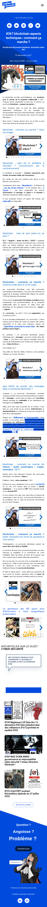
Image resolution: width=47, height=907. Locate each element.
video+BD (7, 201)
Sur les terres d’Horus (14, 188)
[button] (42, 5)
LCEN (14, 432)
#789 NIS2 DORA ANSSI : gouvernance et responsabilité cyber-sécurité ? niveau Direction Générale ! (21, 760)
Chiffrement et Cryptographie (26, 417)
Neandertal (26, 185)
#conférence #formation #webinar (16, 47)
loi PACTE (40, 484)
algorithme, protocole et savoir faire (19, 326)
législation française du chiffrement (18, 429)
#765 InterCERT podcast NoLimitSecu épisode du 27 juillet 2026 (22, 794)
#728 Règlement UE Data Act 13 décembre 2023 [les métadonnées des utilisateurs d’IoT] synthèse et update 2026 (22, 726)
